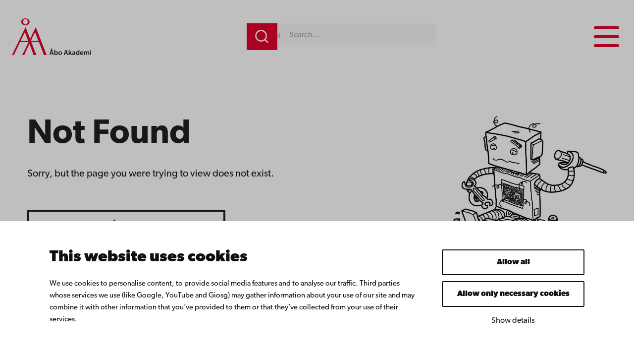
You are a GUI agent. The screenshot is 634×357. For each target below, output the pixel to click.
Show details (513, 321)
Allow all (513, 262)
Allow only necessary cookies (513, 294)
